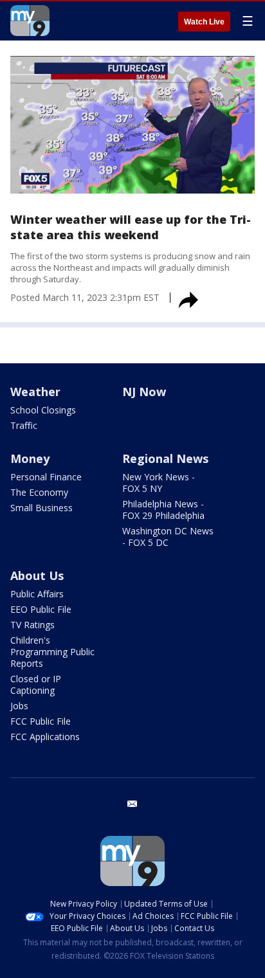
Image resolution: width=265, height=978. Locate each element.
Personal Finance (46, 477)
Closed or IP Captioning (35, 684)
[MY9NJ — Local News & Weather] (30, 20)
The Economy (39, 492)
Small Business (41, 508)
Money (30, 458)
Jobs (19, 706)
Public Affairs (37, 594)
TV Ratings (32, 625)
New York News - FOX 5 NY (158, 482)
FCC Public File (40, 721)
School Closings (43, 410)
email (132, 803)
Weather (35, 391)
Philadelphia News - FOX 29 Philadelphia (163, 509)
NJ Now (144, 391)
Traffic (23, 425)
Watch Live (204, 21)
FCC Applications (45, 736)
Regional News (165, 458)
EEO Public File (40, 609)
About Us (37, 575)
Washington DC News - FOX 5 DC (168, 536)
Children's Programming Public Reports (52, 651)
